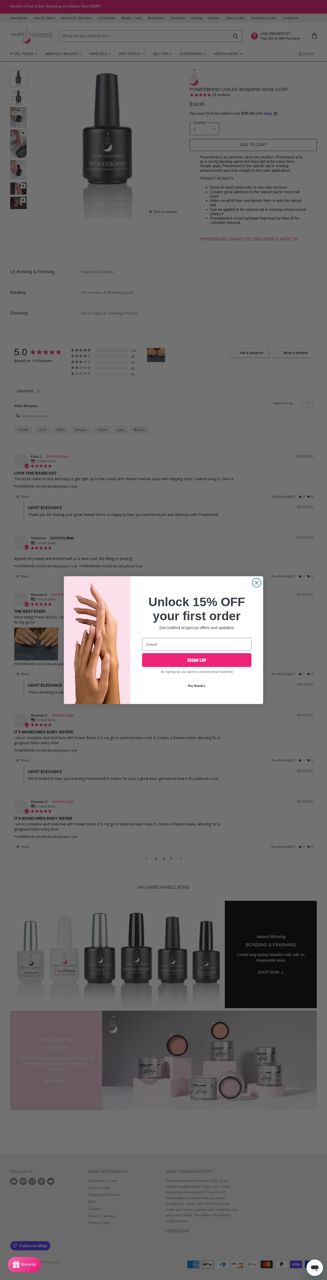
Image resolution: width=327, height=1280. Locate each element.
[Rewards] (24, 1264)
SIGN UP (196, 660)
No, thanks (196, 685)
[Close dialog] (256, 582)
